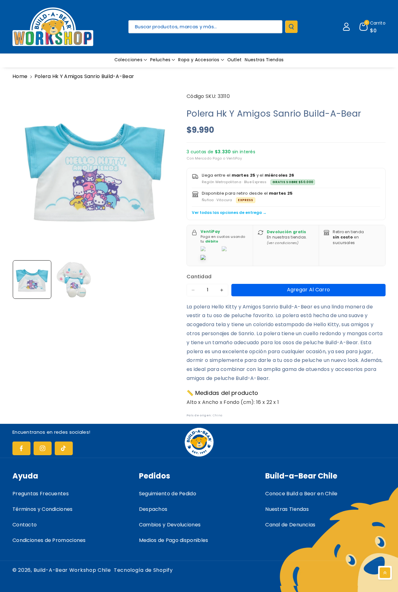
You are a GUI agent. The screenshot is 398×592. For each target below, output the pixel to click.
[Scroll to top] (385, 573)
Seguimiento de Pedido (167, 493)
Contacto (24, 524)
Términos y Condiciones (42, 509)
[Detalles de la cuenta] (346, 27)
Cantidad (199, 276)
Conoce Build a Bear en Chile (301, 493)
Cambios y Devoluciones (170, 524)
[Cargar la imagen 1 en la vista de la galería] (32, 279)
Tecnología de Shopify (143, 570)
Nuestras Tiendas (287, 509)
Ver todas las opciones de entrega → (229, 212)
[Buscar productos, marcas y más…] (291, 27)
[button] (130, 59)
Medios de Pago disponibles (173, 540)
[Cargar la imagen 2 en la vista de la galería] (73, 279)
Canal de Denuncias (290, 524)
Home (19, 76)
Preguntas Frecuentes (40, 493)
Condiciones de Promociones (49, 540)
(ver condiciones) (283, 242)
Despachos (153, 509)
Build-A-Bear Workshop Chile (72, 570)
